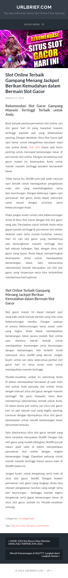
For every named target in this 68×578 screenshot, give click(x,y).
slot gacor (31, 525)
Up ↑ (50, 570)
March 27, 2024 (14, 98)
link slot (34, 147)
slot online (43, 525)
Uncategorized (26, 518)
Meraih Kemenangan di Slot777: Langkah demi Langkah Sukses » (35, 554)
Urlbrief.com (34, 7)
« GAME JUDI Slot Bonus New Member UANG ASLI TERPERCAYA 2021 (29, 542)
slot (23, 525)
